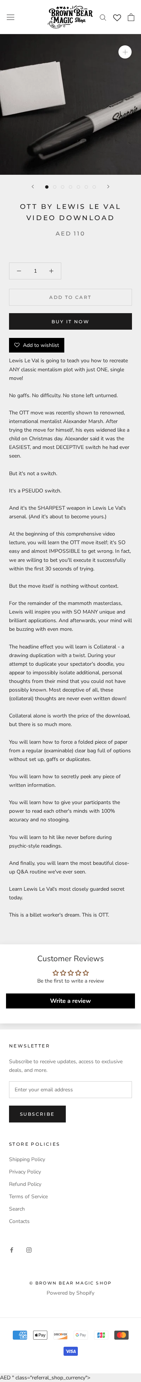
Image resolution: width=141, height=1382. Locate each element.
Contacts (19, 1221)
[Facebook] (11, 1249)
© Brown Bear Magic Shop (70, 1283)
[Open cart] (131, 17)
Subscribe (37, 1114)
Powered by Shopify (70, 1292)
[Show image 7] (94, 187)
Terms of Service (28, 1196)
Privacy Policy (25, 1171)
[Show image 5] (78, 187)
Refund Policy (25, 1184)
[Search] (103, 17)
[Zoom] (125, 52)
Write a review (70, 1001)
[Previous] (33, 186)
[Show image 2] (54, 187)
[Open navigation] (10, 17)
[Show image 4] (70, 187)
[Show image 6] (86, 187)
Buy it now (70, 321)
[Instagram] (29, 1249)
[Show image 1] (47, 187)
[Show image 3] (62, 187)
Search (17, 1208)
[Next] (108, 186)
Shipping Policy (27, 1159)
